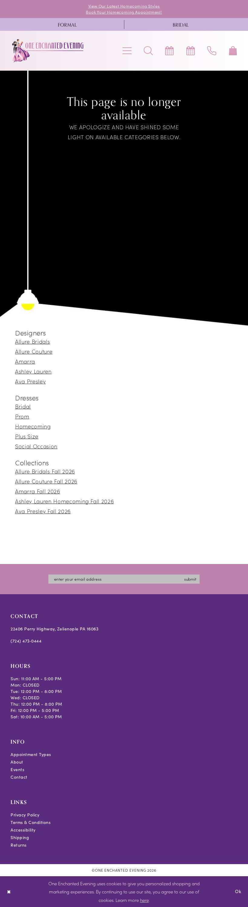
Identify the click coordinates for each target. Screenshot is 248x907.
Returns (19, 845)
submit (190, 579)
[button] (127, 50)
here (144, 900)
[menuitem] (67, 24)
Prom (22, 416)
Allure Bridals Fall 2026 (45, 471)
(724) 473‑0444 (26, 641)
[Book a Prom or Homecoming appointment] (190, 50)
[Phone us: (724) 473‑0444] (211, 50)
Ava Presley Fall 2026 (43, 511)
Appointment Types (31, 754)
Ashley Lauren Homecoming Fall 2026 (64, 501)
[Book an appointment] (169, 50)
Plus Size (26, 436)
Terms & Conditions (31, 822)
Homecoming (33, 426)
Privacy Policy (25, 815)
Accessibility (23, 830)
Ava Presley (30, 381)
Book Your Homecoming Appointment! (124, 12)
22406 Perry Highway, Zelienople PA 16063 (54, 629)
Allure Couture (33, 351)
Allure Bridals (32, 341)
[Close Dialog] (9, 891)
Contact (19, 777)
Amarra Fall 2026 (37, 491)
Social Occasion (36, 446)
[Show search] (148, 50)
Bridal (23, 406)
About (17, 762)
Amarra (25, 361)
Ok (238, 891)
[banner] (48, 50)
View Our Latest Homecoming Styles (124, 6)
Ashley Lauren (33, 371)
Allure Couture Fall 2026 (46, 481)
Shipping (20, 837)
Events (17, 769)
